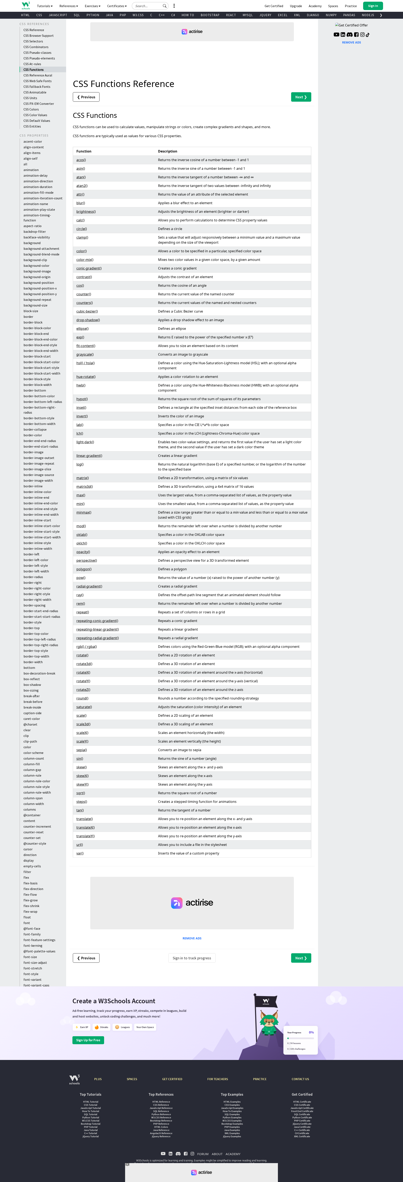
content (29, 821)
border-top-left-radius (40, 639)
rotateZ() (83, 689)
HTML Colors (161, 1126)
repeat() (82, 612)
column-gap (32, 770)
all (25, 164)
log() (80, 464)
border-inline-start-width (42, 537)
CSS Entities (32, 126)
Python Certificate (302, 1117)
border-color (33, 435)
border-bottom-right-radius (40, 409)
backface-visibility (37, 237)
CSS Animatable (35, 92)
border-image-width (38, 480)
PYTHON (92, 15)
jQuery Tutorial (91, 1136)
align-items (32, 153)
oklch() (81, 543)
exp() (80, 337)
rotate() (82, 655)
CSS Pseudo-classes (37, 52)
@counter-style (35, 843)
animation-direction (38, 181)
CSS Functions (34, 69)
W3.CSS (138, 15)
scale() (81, 715)
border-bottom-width (39, 424)
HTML (25, 15)
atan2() (82, 185)
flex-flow (30, 894)
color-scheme (33, 753)
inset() (81, 407)
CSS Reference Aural (38, 75)
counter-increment (37, 826)
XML (297, 15)
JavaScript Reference (161, 1108)
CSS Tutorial (90, 1104)
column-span (33, 798)
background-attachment (41, 248)
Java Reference (161, 1130)
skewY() (82, 784)
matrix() (82, 478)
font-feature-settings (39, 940)
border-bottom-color (39, 396)
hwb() (80, 385)
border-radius (33, 577)
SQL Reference (161, 1111)
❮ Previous (86, 97)
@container (32, 815)
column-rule (32, 775)
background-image (37, 271)
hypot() (82, 399)
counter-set (32, 838)
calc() (80, 220)
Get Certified (274, 6)
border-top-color (36, 633)
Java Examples (232, 1130)
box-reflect (32, 679)
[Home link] (26, 5)
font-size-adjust (35, 962)
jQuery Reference (161, 1136)
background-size (35, 305)
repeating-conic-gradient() (97, 620)
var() (80, 853)
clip (26, 736)
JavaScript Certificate (302, 1108)
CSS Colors (31, 109)
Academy (315, 6)
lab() (79, 424)
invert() (82, 416)
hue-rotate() (86, 376)
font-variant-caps (36, 985)
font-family (32, 934)
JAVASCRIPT (58, 15)
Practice (351, 6)
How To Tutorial (90, 1111)
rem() (80, 603)
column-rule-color (37, 781)
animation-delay (35, 175)
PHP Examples (232, 1126)
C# (173, 15)
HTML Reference (161, 1101)
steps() (81, 801)
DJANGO (313, 15)
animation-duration (38, 187)
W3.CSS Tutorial (90, 1120)
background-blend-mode (41, 254)
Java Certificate (302, 1126)
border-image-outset (39, 458)
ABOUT (217, 1154)
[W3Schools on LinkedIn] (342, 35)
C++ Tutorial (90, 1133)
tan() (80, 810)
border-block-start (37, 356)
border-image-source (39, 475)
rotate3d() (84, 663)
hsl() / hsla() (85, 363)
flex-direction (33, 889)
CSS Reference (34, 30)
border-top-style (36, 650)
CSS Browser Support (39, 35)
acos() (81, 160)
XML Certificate (302, 1136)
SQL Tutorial (90, 1114)
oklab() (81, 534)
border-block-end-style (40, 345)
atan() (81, 177)
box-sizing (31, 690)
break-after (32, 696)
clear (27, 730)
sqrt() (80, 793)
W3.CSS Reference (161, 1117)
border (28, 316)
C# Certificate (302, 1133)
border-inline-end (36, 497)
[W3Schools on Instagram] (362, 35)
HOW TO (188, 15)
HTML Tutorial (90, 1101)
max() (80, 495)
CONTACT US (300, 1079)
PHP (123, 15)
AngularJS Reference (161, 1133)
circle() (81, 228)
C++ (162, 15)
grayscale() (85, 354)
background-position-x (40, 288)
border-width (33, 662)
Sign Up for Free (88, 1040)
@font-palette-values (39, 951)
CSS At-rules (32, 64)
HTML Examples (232, 1101)
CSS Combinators (36, 47)
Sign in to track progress (192, 958)
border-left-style (36, 565)
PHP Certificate (302, 1120)
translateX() (85, 827)
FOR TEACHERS (217, 1079)
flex (26, 877)
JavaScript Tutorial (90, 1108)
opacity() (83, 552)
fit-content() (85, 345)
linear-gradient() (89, 455)
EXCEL (283, 15)
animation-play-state (39, 209)
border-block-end (36, 333)
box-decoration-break (39, 673)
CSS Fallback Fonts (37, 86)
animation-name (36, 204)
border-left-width (36, 571)
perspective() (86, 560)
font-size (30, 957)
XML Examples (232, 1133)
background (32, 243)
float (27, 917)
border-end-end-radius (40, 441)
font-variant (33, 979)
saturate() (84, 707)
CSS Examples (232, 1104)
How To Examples (232, 1111)
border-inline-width (38, 548)
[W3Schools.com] (74, 1082)
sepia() (81, 750)
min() (80, 503)
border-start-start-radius (42, 616)
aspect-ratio (33, 226)
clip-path (30, 741)
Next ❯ (301, 97)
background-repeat (37, 299)
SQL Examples (232, 1114)
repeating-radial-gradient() (97, 638)
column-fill (32, 764)
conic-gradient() (89, 268)
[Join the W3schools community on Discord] (349, 35)
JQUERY (265, 15)
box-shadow (32, 684)
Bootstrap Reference (161, 1120)
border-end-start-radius (41, 446)
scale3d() (83, 724)
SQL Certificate (302, 1114)
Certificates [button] (116, 6)
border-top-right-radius (41, 645)
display (29, 860)
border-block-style (37, 379)
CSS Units (30, 98)
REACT (231, 15)
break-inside (32, 707)
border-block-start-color (42, 362)
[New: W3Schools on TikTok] (368, 35)
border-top (32, 628)
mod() (81, 526)
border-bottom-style (39, 418)
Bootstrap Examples (232, 1123)
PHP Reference (161, 1123)
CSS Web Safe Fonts (38, 81)
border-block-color (37, 328)
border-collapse (35, 429)
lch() (79, 433)
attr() (80, 194)
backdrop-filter (35, 231)
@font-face (32, 928)
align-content (34, 147)
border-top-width (36, 656)
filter (27, 872)
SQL (77, 15)
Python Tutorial (90, 1117)
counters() (84, 302)
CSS (39, 15)
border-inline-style (37, 543)
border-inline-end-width (41, 514)
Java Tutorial (91, 1130)
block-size (31, 311)
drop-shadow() (88, 320)
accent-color (33, 141)
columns (30, 809)
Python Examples (232, 1117)
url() (79, 844)
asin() (80, 168)
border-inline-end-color (41, 503)
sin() (79, 758)
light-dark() (85, 442)
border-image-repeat (39, 463)
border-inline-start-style (42, 531)
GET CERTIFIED (172, 1079)
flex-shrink (31, 906)
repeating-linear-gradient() (97, 629)
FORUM (203, 1154)
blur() (80, 203)
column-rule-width (37, 792)
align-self (31, 158)
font (27, 923)
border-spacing (35, 605)
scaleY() (82, 741)
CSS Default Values (37, 120)
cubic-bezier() (87, 311)
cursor (28, 849)
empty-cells (32, 866)
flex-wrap (30, 911)
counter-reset (34, 832)
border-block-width (38, 385)
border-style (33, 622)
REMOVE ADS (192, 938)
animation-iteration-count (43, 198)
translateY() (85, 836)
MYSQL (248, 15)
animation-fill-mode (39, 192)
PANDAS (349, 15)
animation (31, 170)
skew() (81, 767)
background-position (39, 282)
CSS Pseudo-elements (39, 58)
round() (82, 698)
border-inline (33, 486)
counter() (83, 294)
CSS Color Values (35, 115)
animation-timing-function (37, 217)
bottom (29, 667)
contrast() (84, 277)
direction (30, 855)
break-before (33, 701)
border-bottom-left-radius (43, 402)
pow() (80, 577)
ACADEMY (233, 1154)
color (27, 747)
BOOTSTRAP (210, 15)
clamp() (82, 237)
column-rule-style (37, 787)
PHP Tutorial (90, 1126)
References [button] (67, 6)
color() (81, 251)
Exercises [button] (92, 6)
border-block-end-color (41, 339)
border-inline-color (37, 492)
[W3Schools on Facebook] (356, 35)
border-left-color (36, 560)
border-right (33, 582)
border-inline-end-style (41, 509)
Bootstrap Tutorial (90, 1123)
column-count (34, 758)
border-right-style (37, 594)
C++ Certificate (302, 1130)
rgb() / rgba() (86, 646)
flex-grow (31, 900)
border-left (31, 554)
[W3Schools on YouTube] (336, 35)
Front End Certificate (302, 1111)
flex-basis (31, 883)
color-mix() (84, 259)
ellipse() (82, 328)
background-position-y (40, 294)
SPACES (132, 1079)
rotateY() (83, 681)
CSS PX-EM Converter (39, 103)
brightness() (86, 211)
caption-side (33, 713)
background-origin (37, 277)
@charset (30, 724)
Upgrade (296, 6)
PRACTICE (260, 1079)
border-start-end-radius (41, 611)
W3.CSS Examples (232, 1120)
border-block (33, 322)
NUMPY (331, 15)
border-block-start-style (41, 368)
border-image (33, 452)
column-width (34, 804)
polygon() (84, 569)
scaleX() (82, 732)
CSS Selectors (33, 41)
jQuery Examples (232, 1136)
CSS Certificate (302, 1104)
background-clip (35, 260)
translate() (84, 818)
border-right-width (37, 599)
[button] (164, 5)
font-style (31, 974)
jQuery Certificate (302, 1123)
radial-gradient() (89, 586)
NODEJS (368, 15)
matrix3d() (84, 486)
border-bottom (35, 390)
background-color (36, 265)
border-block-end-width (41, 350)
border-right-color (37, 588)
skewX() (82, 775)
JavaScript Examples (232, 1108)
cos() (80, 285)
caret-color (32, 719)
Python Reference (161, 1114)
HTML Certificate (302, 1101)
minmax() (83, 512)
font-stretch (33, 968)
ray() (80, 595)
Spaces (333, 6)
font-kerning (33, 945)
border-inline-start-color (42, 526)
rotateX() (83, 672)
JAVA (109, 15)
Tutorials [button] (44, 6)
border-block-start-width (42, 373)
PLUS (98, 1079)
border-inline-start (37, 520)
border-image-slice (37, 469)
